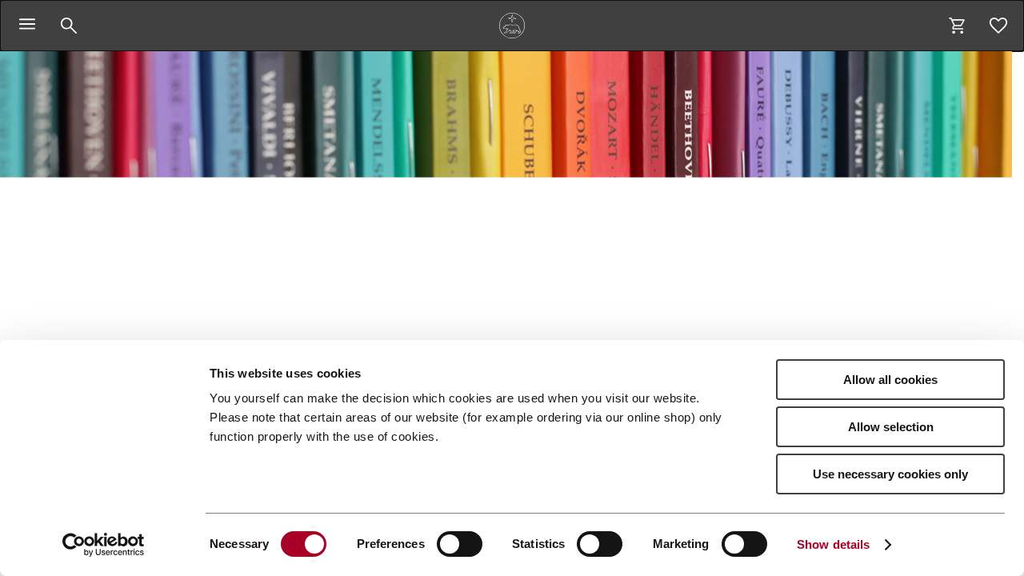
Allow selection (891, 427)
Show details (833, 544)
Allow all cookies (890, 379)
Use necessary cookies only (890, 474)
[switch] (459, 544)
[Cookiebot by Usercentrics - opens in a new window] (104, 545)
